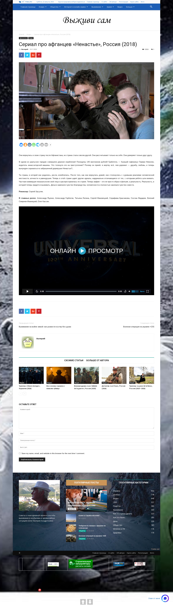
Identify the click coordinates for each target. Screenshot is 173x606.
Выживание (96, 7)
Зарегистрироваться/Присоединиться (71, 2)
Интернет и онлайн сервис (75, 7)
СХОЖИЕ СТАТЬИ (73, 360)
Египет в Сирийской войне (89, 515)
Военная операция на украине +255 (138, 327)
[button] (151, 7)
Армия (109, 7)
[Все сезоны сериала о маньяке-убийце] (58, 375)
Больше (129, 7)
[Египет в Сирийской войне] (71, 518)
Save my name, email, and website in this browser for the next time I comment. (53, 453)
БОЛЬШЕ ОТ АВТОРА (97, 360)
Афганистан (23, 38)
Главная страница (93, 2)
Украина (82, 539)
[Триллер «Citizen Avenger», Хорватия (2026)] (31, 375)
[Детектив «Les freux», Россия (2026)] (114, 375)
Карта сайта (134, 2)
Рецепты (82, 531)
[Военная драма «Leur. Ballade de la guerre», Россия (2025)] (86, 375)
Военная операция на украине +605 (92, 536)
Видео (120, 7)
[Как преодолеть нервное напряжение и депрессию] (86, 500)
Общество (54, 7)
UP (83, 602)
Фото (142, 2)
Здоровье (72, 509)
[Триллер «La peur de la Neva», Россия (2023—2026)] (141, 375)
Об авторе (113, 2)
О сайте (104, 2)
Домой (21, 34)
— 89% (53, 564)
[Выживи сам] (86, 20)
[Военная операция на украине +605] (71, 538)
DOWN (90, 602)
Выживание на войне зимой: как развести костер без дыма (45, 327)
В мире (41, 7)
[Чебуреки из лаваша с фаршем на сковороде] (71, 528)
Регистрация (123, 2)
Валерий (24, 49)
